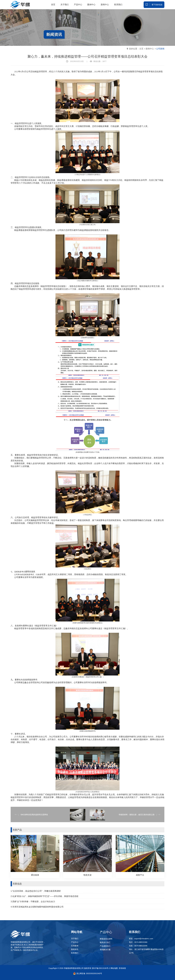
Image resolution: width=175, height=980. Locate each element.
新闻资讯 (74, 949)
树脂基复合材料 (106, 939)
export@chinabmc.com (143, 939)
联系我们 (74, 953)
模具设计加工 (105, 942)
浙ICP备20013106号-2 (101, 968)
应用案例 (74, 946)
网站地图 (114, 968)
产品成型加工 (105, 946)
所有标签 (122, 968)
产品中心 (74, 942)
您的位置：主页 (136, 49)
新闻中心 (150, 49)
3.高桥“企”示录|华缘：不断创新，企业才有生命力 (33, 901)
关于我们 (74, 939)
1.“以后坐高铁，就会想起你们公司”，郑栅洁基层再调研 (36, 891)
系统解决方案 (105, 950)
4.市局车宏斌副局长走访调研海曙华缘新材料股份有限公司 (37, 907)
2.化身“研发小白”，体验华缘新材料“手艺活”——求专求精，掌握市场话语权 (44, 896)
